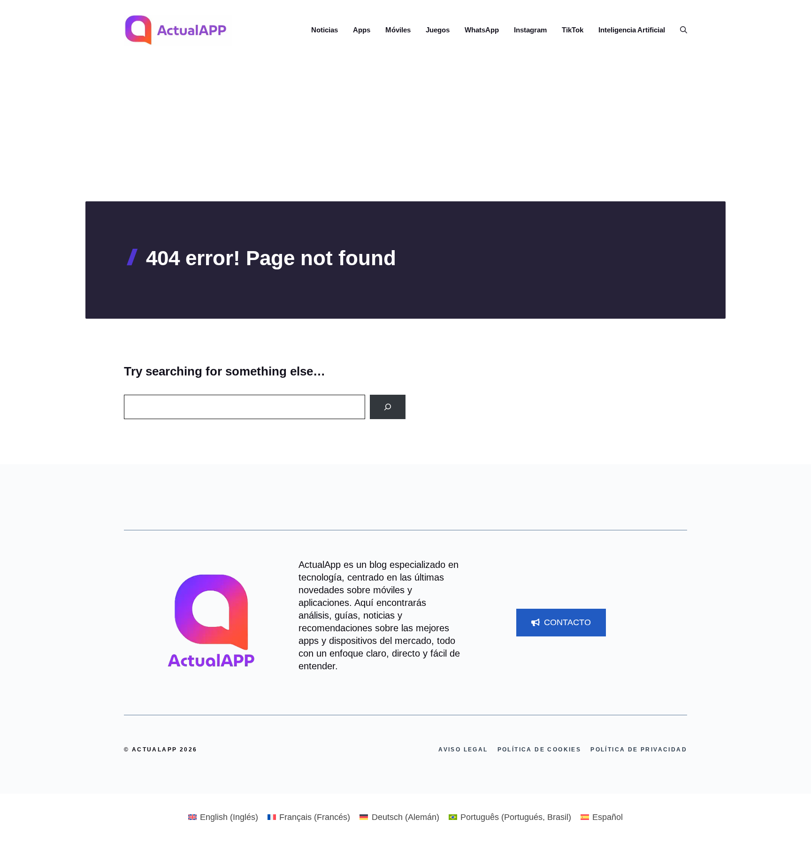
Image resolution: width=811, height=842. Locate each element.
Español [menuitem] (607, 817)
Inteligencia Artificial (631, 30)
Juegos (438, 30)
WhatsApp (482, 30)
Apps (361, 30)
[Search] (388, 407)
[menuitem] (223, 817)
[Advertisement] (405, 131)
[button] (680, 30)
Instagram (530, 30)
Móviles (398, 30)
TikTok (572, 30)
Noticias (324, 30)
